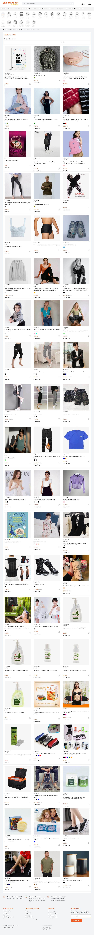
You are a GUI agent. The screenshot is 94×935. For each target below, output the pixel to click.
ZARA (64, 74)
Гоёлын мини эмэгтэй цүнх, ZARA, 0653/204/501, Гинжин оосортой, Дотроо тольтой (46, 120)
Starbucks (65, 583)
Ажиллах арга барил (8, 917)
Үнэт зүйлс (6, 913)
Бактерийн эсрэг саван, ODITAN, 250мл (14, 712)
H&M (6, 286)
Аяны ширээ (29, 915)
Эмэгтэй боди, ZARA (9, 457)
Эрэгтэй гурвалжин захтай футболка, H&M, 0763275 (47, 882)
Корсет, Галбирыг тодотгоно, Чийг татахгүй (15, 499)
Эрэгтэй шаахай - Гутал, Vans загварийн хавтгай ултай (46, 796)
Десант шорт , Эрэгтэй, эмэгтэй (71, 414)
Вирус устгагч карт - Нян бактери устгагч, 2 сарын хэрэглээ (46, 838)
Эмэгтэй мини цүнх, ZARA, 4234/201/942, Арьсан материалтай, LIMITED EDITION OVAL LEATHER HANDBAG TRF (75, 77)
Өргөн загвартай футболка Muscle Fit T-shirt (74, 456)
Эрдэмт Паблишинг (9, 74)
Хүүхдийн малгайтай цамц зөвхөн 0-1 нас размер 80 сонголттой (17, 330)
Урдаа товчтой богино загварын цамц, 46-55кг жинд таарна (47, 330)
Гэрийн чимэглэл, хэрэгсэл (25, 29)
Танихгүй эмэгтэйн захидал (11, 160)
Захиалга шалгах (52, 915)
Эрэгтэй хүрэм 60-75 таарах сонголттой (73, 371)
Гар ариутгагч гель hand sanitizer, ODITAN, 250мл (16, 670)
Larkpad (65, 159)
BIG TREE (65, 541)
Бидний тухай (6, 911)
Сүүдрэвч (28, 913)
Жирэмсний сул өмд (39, 414)
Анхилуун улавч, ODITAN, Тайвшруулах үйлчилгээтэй (18, 755)
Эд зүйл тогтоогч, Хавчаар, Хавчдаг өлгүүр (44, 753)
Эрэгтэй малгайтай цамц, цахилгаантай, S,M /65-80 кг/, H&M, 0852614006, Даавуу (17, 289)
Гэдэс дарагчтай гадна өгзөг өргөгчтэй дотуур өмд (47, 245)
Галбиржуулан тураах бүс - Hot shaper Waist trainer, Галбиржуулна (76, 711)
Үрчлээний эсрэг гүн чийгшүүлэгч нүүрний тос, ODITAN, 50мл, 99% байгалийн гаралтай (74, 798)
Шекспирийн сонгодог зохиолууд (13, 542)
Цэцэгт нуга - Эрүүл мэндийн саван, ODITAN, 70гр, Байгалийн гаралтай (17, 840)
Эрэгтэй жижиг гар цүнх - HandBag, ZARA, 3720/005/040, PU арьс (44, 162)
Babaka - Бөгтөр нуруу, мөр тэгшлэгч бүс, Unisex (16, 584)
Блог (4, 919)
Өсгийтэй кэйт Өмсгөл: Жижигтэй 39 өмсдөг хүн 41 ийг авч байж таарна (17, 881)
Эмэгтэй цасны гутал (39, 584)
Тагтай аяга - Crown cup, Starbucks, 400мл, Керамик (76, 585)
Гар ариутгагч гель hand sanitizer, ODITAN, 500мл (75, 628)
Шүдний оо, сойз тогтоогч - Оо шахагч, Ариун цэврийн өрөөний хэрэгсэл (74, 754)
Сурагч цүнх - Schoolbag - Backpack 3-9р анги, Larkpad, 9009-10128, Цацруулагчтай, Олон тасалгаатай (74, 162)
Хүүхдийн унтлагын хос (40, 542)
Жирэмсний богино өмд (39, 371)
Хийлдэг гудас (29, 917)
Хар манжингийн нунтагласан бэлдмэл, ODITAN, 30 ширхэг (46, 713)
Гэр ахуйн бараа (13, 29)
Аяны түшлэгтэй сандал (32, 919)
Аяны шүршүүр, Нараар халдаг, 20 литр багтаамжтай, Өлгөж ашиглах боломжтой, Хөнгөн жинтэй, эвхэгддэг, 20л (17, 627)
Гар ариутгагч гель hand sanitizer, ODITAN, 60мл (74, 670)
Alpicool (6, 795)
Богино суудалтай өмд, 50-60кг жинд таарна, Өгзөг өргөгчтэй (17, 203)
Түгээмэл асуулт (52, 911)
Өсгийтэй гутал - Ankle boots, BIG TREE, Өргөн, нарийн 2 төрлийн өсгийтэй (74, 544)
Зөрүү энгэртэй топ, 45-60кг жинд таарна (44, 499)
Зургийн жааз (36, 29)
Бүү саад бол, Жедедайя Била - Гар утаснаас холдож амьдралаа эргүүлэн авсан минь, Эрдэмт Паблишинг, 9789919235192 (17, 77)
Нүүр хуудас (6, 29)
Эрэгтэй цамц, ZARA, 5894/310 (41, 204)
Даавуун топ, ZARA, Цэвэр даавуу (13, 246)
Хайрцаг (65, 202)
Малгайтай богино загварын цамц (71, 499)
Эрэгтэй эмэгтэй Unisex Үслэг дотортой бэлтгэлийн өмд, (47, 457)
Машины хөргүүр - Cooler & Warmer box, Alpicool (16, 797)
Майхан (27, 911)
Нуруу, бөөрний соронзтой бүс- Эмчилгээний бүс (46, 626)
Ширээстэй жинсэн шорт (69, 245)
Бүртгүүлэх (76, 920)
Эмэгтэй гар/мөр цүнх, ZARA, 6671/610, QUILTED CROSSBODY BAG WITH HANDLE (16, 120)
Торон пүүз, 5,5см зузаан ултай (71, 838)
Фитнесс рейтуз (9, 371)
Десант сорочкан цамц (39, 75)
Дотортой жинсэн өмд (10, 414)
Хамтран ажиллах (52, 917)
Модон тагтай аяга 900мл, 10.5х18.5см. (72, 880)
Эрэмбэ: (63, 42)
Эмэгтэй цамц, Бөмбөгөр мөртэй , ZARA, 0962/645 (75, 331)
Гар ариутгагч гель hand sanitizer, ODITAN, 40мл (45, 670)
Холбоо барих (51, 919)
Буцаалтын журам (52, 913)
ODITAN (65, 625)
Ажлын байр (6, 915)
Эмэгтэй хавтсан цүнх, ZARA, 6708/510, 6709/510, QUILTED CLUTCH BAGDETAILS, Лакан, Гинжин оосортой (75, 120)
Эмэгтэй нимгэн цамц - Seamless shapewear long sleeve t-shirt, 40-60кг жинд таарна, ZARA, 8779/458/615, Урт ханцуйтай (46, 289)
